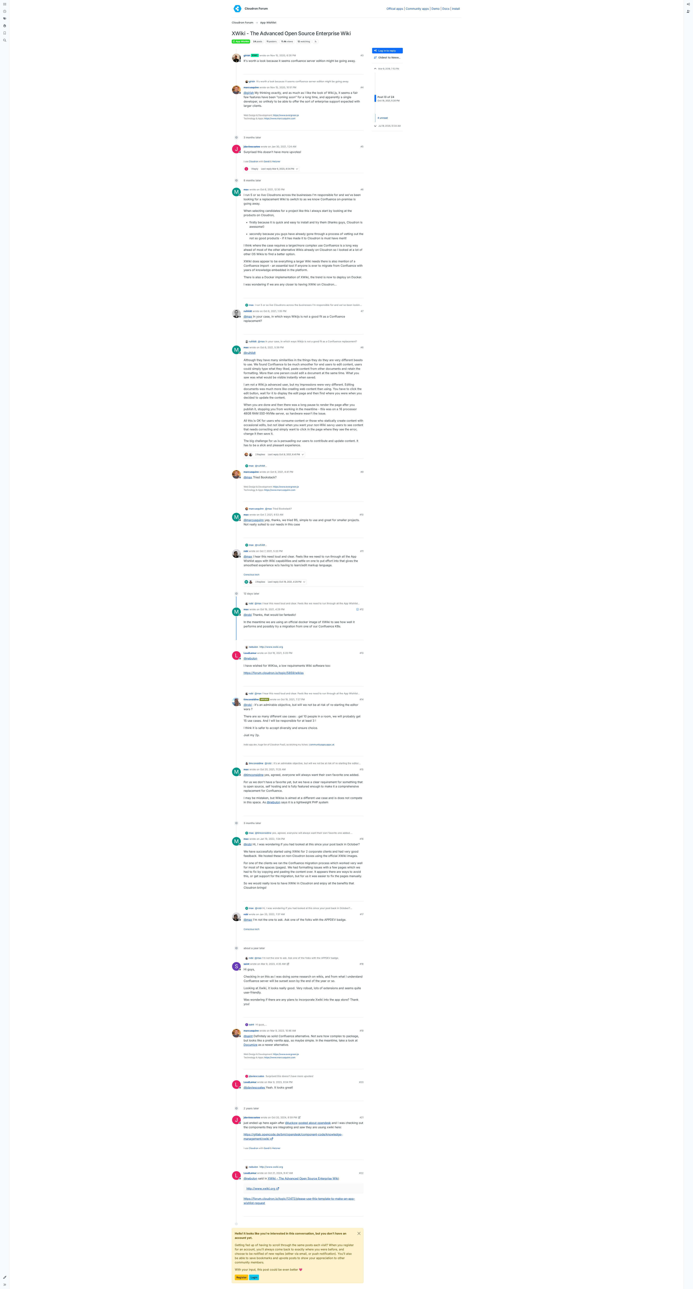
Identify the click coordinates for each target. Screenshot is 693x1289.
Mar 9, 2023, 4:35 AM (273, 963)
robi (246, 551)
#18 (361, 963)
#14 (361, 699)
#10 (361, 514)
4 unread (383, 117)
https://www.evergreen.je (286, 115)
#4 (362, 87)
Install (456, 8)
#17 (361, 914)
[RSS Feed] (315, 41)
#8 (362, 347)
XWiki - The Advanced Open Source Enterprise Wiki (303, 1178)
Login (254, 1277)
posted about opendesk (314, 1123)
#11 (361, 551)
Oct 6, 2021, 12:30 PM (272, 189)
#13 (361, 653)
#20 (361, 1082)
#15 (361, 769)
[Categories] (4, 4)
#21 (361, 1117)
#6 (362, 189)
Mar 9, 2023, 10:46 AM (283, 1030)
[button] (4, 1277)
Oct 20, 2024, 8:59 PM (284, 1117)
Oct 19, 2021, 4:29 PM (272, 609)
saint (246, 963)
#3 (362, 55)
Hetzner (276, 161)
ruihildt (248, 311)
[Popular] (4, 26)
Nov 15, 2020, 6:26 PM (283, 55)
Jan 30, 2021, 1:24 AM (284, 146)
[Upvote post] (355, 70)
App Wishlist (242, 41)
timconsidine (251, 699)
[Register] (688, 11)
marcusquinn (251, 87)
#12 (361, 609)
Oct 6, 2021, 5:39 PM (272, 347)
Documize (250, 1045)
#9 (362, 471)
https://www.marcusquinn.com (279, 118)
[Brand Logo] (237, 8)
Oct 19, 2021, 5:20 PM (280, 653)
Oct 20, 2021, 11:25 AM (273, 769)
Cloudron (253, 161)
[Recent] (4, 11)
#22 (361, 1173)
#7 (362, 311)
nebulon (253, 646)
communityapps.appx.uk (321, 744)
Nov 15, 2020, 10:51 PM (283, 87)
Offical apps (395, 8)
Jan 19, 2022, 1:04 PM (272, 838)
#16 (361, 838)
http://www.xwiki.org (271, 646)
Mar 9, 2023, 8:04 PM (280, 1082)
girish (247, 55)
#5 (362, 146)
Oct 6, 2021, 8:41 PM (281, 471)
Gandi (267, 161)
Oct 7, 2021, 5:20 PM (271, 551)
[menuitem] (688, 4)
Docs (445, 8)
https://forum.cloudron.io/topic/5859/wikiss (274, 673)
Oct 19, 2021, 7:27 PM (293, 699)
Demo (436, 8)
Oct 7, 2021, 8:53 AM (271, 514)
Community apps (417, 8)
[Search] (4, 40)
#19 (361, 1030)
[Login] (688, 4)
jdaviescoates (252, 146)
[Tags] (4, 19)
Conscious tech (251, 574)
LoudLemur (250, 653)
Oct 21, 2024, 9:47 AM (280, 1173)
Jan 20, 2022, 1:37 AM (272, 914)
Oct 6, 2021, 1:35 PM (274, 311)
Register (241, 1277)
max (246, 189)
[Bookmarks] (4, 33)
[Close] (359, 1233)
